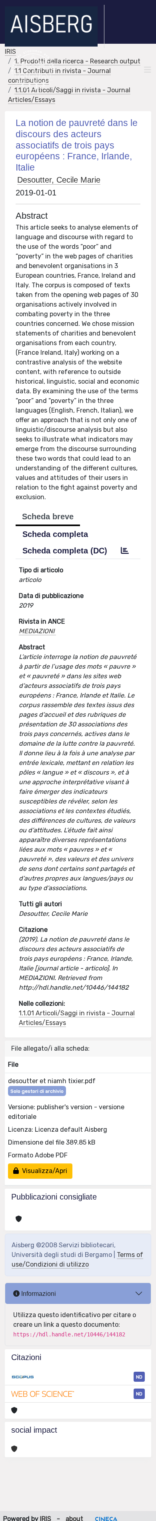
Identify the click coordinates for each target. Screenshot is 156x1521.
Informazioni (38, 1293)
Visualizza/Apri (43, 1171)
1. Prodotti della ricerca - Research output (77, 61)
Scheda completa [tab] (55, 534)
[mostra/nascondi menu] (147, 70)
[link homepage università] (33, 70)
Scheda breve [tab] (48, 516)
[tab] (125, 550)
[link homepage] (54, 26)
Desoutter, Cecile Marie (58, 179)
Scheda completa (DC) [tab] (64, 550)
